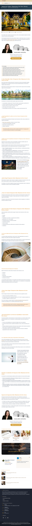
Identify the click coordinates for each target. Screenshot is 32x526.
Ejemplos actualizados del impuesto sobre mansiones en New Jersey (12, 74)
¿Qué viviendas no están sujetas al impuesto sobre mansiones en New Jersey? (13, 70)
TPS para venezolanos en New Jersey (11, 472)
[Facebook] (3, 518)
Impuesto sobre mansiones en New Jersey (13, 7)
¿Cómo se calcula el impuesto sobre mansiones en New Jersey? (11, 69)
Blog (3, 499)
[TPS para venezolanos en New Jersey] (3, 473)
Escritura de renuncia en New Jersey (6, 438)
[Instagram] (6, 518)
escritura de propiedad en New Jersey (20, 300)
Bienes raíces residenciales (6, 122)
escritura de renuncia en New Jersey (22, 304)
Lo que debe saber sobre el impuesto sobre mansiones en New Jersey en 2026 (13, 67)
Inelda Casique (21, 457)
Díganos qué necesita (16, 58)
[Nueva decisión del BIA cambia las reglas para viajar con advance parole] (3, 478)
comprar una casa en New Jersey (12, 39)
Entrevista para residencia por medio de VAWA (12, 482)
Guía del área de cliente (6, 498)
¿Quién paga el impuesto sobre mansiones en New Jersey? (11, 68)
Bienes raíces (12, 32)
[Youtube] (8, 518)
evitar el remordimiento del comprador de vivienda (22, 362)
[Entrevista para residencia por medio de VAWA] (3, 483)
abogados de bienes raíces (10, 40)
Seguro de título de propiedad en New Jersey (16, 438)
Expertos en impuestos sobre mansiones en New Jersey (10, 75)
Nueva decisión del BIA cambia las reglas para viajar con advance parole (16, 477)
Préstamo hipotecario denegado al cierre (26, 438)
